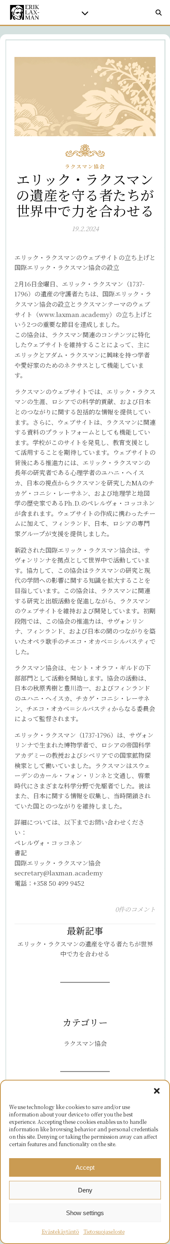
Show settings (85, 1212)
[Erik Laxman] (24, 12)
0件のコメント (135, 909)
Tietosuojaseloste (104, 1231)
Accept (85, 1167)
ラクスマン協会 (85, 166)
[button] (157, 1091)
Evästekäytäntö (60, 1231)
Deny (85, 1190)
